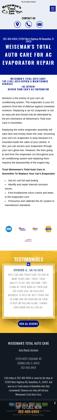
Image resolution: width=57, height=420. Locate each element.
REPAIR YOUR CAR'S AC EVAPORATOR (28, 89)
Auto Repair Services (28, 350)
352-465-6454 (10, 39)
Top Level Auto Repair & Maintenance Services (25, 82)
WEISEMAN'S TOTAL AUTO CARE (28, 79)
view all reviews (28, 324)
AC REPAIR (28, 86)
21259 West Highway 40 (30, 39)
